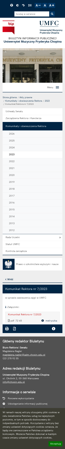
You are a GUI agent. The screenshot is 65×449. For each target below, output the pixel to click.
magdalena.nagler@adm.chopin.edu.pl (24, 354)
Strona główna (10, 97)
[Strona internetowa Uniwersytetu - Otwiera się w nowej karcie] (51, 27)
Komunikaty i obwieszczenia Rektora (23, 100)
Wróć (10, 279)
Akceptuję (55, 444)
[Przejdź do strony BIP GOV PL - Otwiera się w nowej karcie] (9, 27)
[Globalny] (32, 65)
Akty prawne (25, 97)
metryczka (51, 320)
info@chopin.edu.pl (14, 382)
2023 (47, 100)
